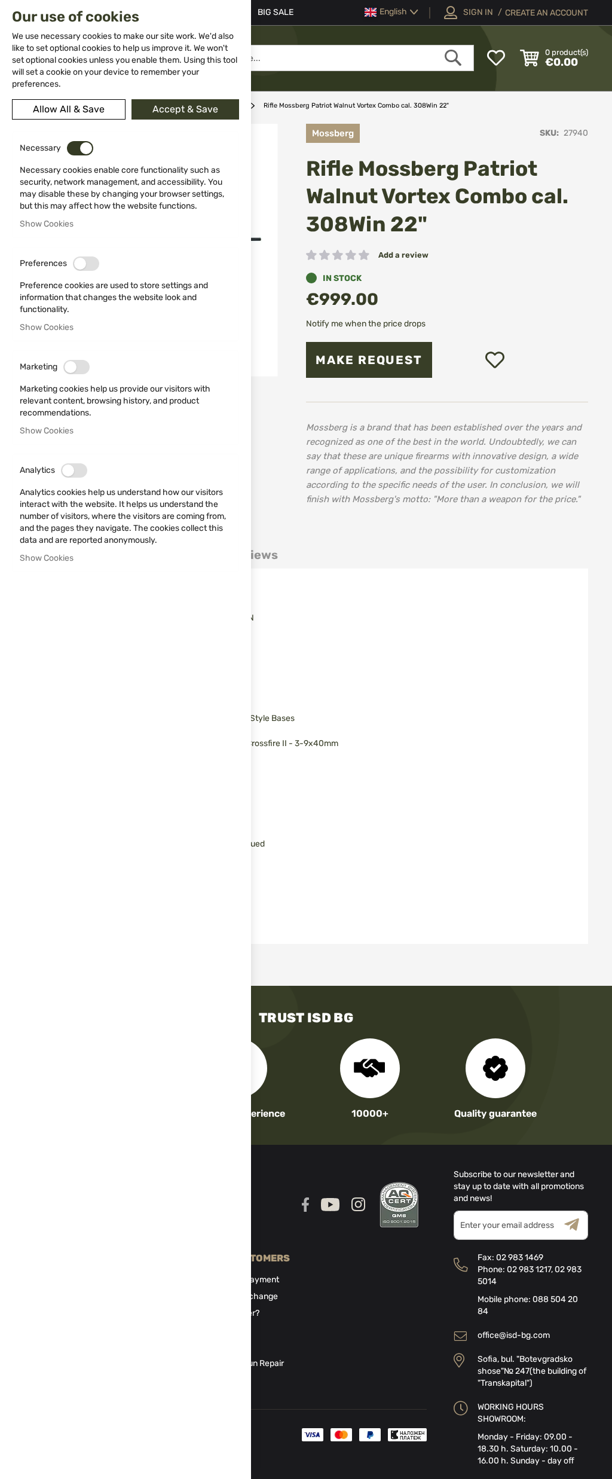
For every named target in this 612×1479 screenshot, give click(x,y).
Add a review (403, 254)
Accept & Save (185, 109)
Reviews (253, 555)
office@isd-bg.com (514, 1335)
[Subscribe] (576, 1225)
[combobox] (311, 58)
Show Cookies (47, 224)
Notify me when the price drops (366, 324)
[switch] (80, 148)
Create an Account (546, 13)
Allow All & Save (69, 109)
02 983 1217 (529, 1269)
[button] (391, 12)
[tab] (253, 555)
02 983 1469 (519, 1257)
